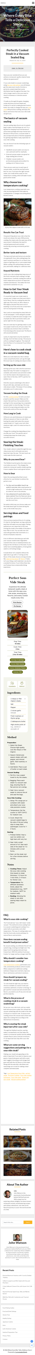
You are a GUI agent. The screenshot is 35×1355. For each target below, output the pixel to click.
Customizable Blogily (21, 1352)
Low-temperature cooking (12, 964)
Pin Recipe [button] (17, 606)
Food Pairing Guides (8, 1308)
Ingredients (12, 686)
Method (21, 686)
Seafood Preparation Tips (10, 1332)
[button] (25, 699)
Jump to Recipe (17, 68)
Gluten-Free (6, 1315)
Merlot (23, 559)
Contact (5, 1339)
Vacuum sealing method (18, 1079)
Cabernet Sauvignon (12, 559)
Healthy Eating (7, 1318)
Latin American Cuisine (9, 1329)
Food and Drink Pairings (9, 1311)
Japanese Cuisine (8, 1322)
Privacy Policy (7, 1335)
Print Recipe (17, 602)
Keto (4, 1325)
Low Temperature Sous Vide (16, 1073)
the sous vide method (13, 85)
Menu (3, 3)
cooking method (13, 397)
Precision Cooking (13, 1075)
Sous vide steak (16, 1077)
